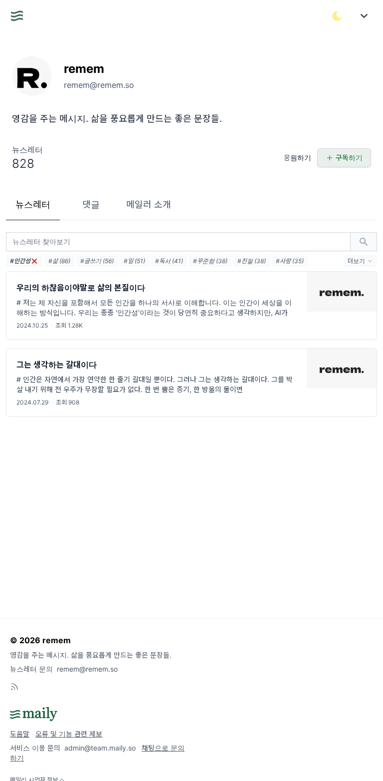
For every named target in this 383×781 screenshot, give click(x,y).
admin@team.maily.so (100, 748)
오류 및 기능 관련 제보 (68, 734)
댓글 (91, 204)
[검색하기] (363, 241)
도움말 (19, 734)
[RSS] (14, 686)
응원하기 (297, 157)
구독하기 (349, 157)
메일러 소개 (148, 204)
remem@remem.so (87, 669)
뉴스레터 (32, 204)
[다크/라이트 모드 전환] (337, 16)
